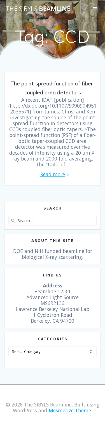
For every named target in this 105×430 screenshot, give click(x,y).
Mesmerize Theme (70, 410)
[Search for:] (52, 221)
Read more (52, 174)
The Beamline (37, 9)
